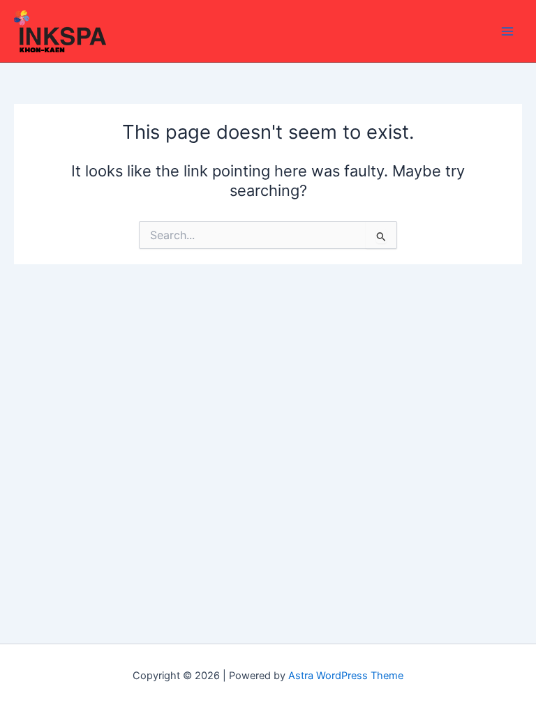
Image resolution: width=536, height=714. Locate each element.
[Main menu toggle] (507, 31)
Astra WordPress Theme (345, 675)
